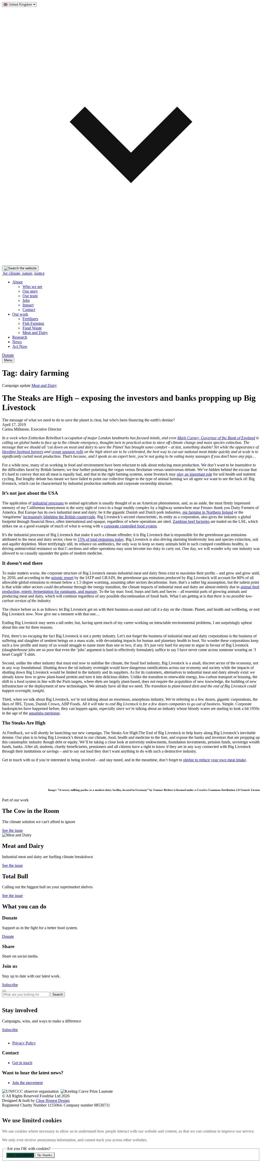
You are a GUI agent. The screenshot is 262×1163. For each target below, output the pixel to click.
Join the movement (27, 1082)
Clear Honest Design (53, 1100)
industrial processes (48, 503)
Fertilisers (30, 319)
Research (19, 337)
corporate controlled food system (130, 526)
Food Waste (32, 328)
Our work (20, 314)
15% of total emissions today (101, 539)
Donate (8, 355)
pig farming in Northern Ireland (207, 512)
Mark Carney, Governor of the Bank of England (216, 438)
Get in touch (22, 1063)
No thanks (44, 1155)
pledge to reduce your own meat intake (214, 760)
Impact (28, 305)
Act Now (19, 346)
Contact (29, 309)
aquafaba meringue (44, 713)
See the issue (12, 830)
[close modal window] (4, 991)
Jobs (26, 300)
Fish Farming (33, 323)
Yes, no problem (20, 1155)
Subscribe (10, 985)
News (17, 342)
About (17, 282)
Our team (30, 296)
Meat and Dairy (35, 332)
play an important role (194, 474)
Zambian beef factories (191, 521)
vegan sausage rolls (67, 452)
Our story (30, 291)
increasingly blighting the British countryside (59, 517)
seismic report (62, 577)
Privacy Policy (24, 1043)
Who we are (32, 286)
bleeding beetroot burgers (22, 452)
